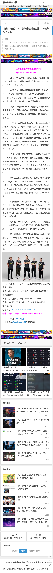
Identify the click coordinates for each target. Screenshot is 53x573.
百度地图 (44, 562)
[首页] (50, 556)
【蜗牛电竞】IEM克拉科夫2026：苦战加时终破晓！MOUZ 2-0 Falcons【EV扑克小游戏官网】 (32, 434)
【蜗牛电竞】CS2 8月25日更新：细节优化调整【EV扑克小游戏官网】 (38, 395)
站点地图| (37, 562)
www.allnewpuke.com (32, 314)
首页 (5, 6)
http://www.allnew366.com (23, 310)
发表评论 (45, 23)
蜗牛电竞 (20, 319)
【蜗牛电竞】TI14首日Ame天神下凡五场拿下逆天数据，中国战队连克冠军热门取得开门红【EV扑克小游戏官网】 (32, 522)
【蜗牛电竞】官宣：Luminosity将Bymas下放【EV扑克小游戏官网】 (13, 370)
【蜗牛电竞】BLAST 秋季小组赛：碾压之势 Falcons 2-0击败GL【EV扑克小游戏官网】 (32, 412)
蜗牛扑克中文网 (10, 2)
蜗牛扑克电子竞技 (16, 6)
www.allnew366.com (27, 73)
